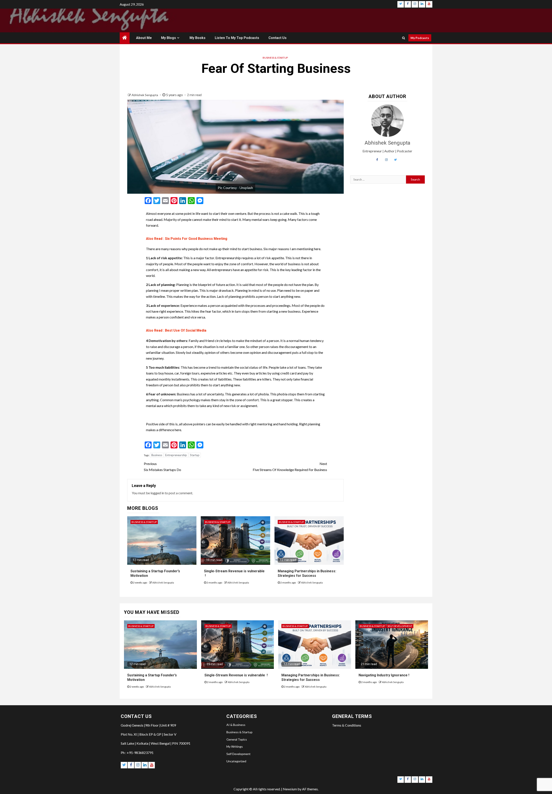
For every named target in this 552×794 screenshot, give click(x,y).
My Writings (234, 746)
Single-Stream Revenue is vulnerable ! (236, 675)
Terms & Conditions (346, 725)
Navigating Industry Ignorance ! (384, 675)
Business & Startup (275, 57)
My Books (197, 38)
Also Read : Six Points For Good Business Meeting (186, 239)
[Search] (403, 38)
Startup (194, 455)
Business (156, 455)
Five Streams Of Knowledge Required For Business (290, 466)
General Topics (236, 739)
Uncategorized (236, 761)
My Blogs (168, 38)
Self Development (399, 626)
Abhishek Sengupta (145, 95)
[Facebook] (408, 4)
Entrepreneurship (176, 455)
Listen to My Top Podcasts (237, 38)
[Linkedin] (422, 4)
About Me (144, 38)
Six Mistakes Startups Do (162, 466)
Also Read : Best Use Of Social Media (176, 330)
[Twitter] (400, 4)
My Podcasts (420, 38)
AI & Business (235, 725)
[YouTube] (429, 4)
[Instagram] (415, 4)
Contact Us (277, 38)
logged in (157, 493)
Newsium (290, 789)
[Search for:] (378, 179)
